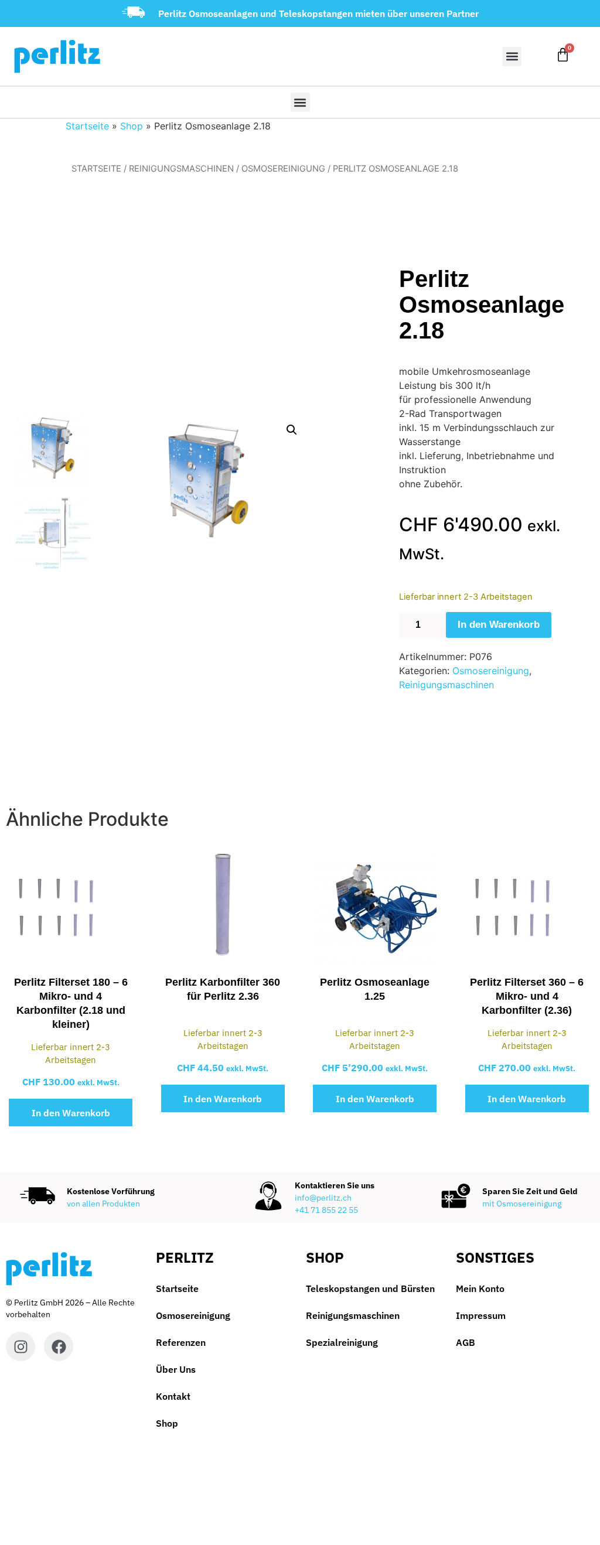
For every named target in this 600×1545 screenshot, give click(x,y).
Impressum (481, 1315)
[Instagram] (20, 1346)
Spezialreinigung (342, 1342)
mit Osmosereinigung (521, 1203)
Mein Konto (480, 1288)
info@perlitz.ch (323, 1197)
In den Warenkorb (499, 624)
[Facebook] (58, 1346)
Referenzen (181, 1342)
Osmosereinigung (283, 168)
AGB (465, 1342)
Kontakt (173, 1396)
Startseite (87, 126)
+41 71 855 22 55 (326, 1210)
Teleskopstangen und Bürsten (370, 1288)
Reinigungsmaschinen (181, 168)
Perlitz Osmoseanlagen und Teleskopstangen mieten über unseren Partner (318, 13)
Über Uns (176, 1369)
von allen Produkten (103, 1203)
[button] (511, 56)
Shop (131, 126)
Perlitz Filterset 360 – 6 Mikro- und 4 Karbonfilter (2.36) (527, 996)
